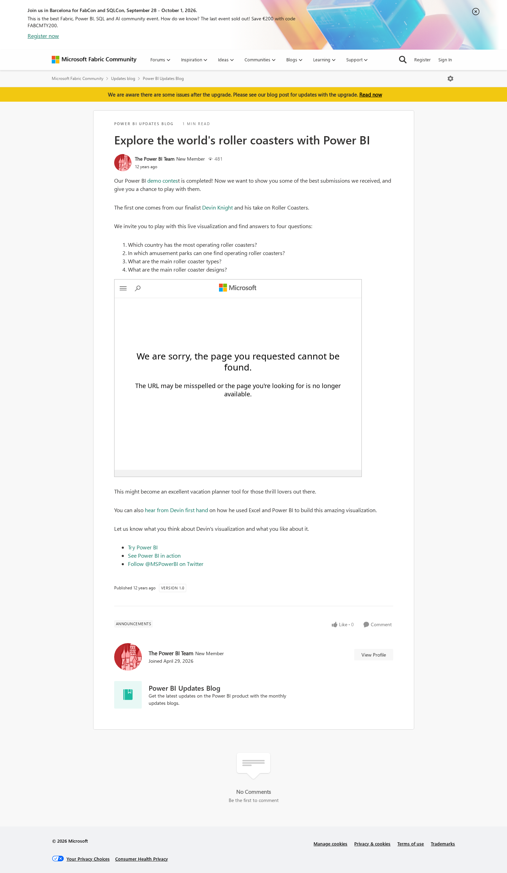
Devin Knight (217, 207)
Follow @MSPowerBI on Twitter (165, 563)
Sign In (445, 59)
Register (422, 59)
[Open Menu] (450, 78)
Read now (370, 94)
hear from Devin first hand (176, 510)
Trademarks (443, 843)
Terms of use (410, 843)
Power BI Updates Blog (163, 78)
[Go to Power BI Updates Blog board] (128, 695)
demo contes (162, 180)
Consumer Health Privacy (141, 859)
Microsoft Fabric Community (77, 78)
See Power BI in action (154, 555)
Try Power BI (143, 547)
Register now (43, 35)
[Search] (403, 59)
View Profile (373, 654)
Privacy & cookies (372, 843)
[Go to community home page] (94, 59)
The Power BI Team (155, 158)
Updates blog (123, 78)
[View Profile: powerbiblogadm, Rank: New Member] (122, 162)
